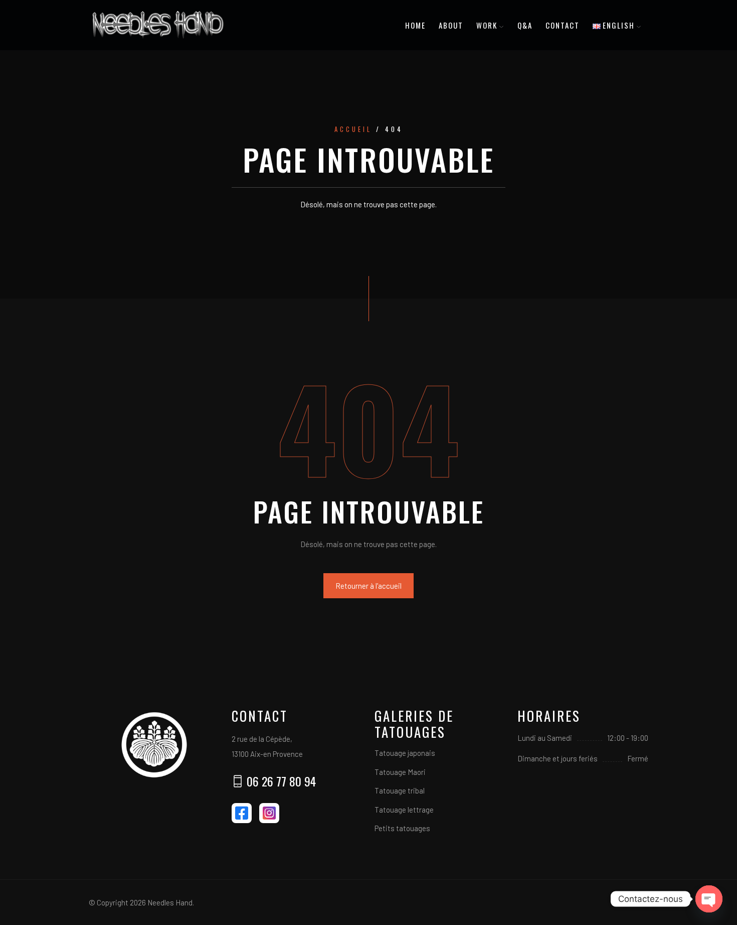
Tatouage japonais (405, 752)
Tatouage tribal (400, 790)
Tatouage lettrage (404, 809)
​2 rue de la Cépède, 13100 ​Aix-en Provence (267, 746)
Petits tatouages (402, 828)
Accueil (353, 129)
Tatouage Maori (400, 771)
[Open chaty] (708, 898)
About (451, 25)
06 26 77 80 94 (281, 781)
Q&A (524, 25)
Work (486, 25)
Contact (562, 25)
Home (415, 25)
